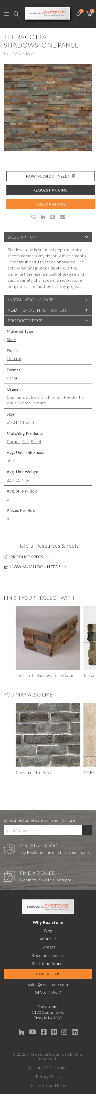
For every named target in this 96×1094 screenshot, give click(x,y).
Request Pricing (50, 190)
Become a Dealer (48, 955)
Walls (12, 402)
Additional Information (37, 310)
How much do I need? (35, 566)
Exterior (38, 397)
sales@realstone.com (48, 984)
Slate (11, 339)
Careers (48, 946)
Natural (14, 358)
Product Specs (25, 320)
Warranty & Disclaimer (48, 1067)
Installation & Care (31, 299)
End (25, 441)
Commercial (18, 397)
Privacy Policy (48, 1076)
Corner (13, 441)
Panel (12, 377)
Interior (55, 397)
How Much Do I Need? (47, 176)
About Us (48, 938)
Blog (48, 930)
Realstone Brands (48, 963)
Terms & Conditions (48, 1085)
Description (22, 236)
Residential (74, 397)
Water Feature (32, 402)
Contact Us (48, 974)
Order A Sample (51, 204)
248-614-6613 (48, 992)
